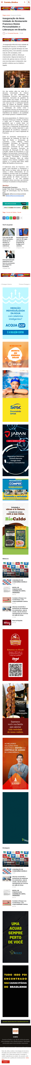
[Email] (17, 217)
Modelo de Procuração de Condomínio (15, 572)
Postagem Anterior (7, 284)
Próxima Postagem (24, 284)
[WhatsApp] (10, 217)
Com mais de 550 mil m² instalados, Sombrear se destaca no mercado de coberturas (8, 242)
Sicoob (19, 212)
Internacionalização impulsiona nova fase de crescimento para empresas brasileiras (9, 263)
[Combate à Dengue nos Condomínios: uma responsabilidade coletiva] (7, 600)
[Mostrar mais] (21, 217)
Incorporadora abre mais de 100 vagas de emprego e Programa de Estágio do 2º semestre (22, 242)
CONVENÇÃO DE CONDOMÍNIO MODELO (19, 581)
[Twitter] (7, 217)
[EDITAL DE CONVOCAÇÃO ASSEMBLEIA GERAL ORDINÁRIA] (7, 589)
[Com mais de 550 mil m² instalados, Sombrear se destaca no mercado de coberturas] (9, 232)
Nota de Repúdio (17, 620)
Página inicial (6, 15)
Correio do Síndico (16, 15)
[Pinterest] (14, 217)
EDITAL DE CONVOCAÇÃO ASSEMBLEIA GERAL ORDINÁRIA (19, 590)
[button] (2, 2)
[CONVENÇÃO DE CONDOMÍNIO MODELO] (7, 582)
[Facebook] (4, 217)
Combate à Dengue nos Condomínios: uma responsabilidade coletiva (20, 599)
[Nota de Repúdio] (7, 622)
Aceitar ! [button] (5, 1062)
